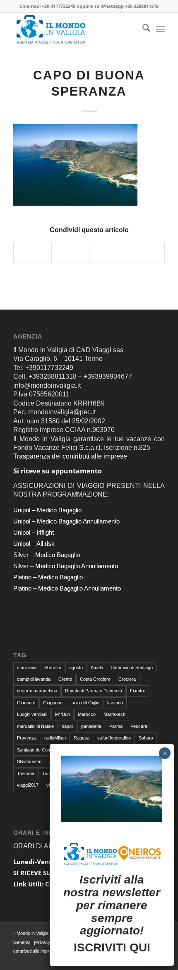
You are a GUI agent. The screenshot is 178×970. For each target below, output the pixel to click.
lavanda (115, 702)
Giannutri (26, 702)
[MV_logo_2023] (73, 29)
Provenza (26, 737)
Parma (116, 726)
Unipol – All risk (34, 543)
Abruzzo (52, 667)
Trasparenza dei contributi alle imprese (70, 456)
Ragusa (81, 737)
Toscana (25, 773)
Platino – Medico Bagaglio (48, 577)
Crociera (127, 679)
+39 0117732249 (58, 6)
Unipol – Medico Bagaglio (47, 510)
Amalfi (97, 667)
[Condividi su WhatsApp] (108, 252)
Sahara (146, 737)
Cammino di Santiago (132, 667)
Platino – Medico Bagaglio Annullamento (67, 588)
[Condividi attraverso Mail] (145, 252)
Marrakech (114, 714)
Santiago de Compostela (41, 749)
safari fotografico (114, 737)
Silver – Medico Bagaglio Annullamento (65, 565)
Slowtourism (29, 761)
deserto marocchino (37, 690)
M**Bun (62, 714)
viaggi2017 (27, 785)
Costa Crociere (95, 679)
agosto (76, 667)
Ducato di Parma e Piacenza (93, 690)
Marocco (87, 714)
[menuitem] (142, 29)
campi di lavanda (34, 679)
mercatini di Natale (35, 726)
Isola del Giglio (84, 702)
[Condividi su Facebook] (32, 252)
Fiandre (137, 690)
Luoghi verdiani (32, 714)
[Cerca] (142, 29)
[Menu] (160, 29)
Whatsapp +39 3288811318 (130, 6)
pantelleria (91, 726)
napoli (67, 726)
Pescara (138, 726)
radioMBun (55, 737)
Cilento (65, 679)
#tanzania (26, 667)
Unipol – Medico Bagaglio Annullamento (66, 521)
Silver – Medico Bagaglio (46, 554)
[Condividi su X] (70, 252)
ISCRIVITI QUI (112, 947)
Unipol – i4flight (33, 532)
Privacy (43, 942)
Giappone (53, 702)
